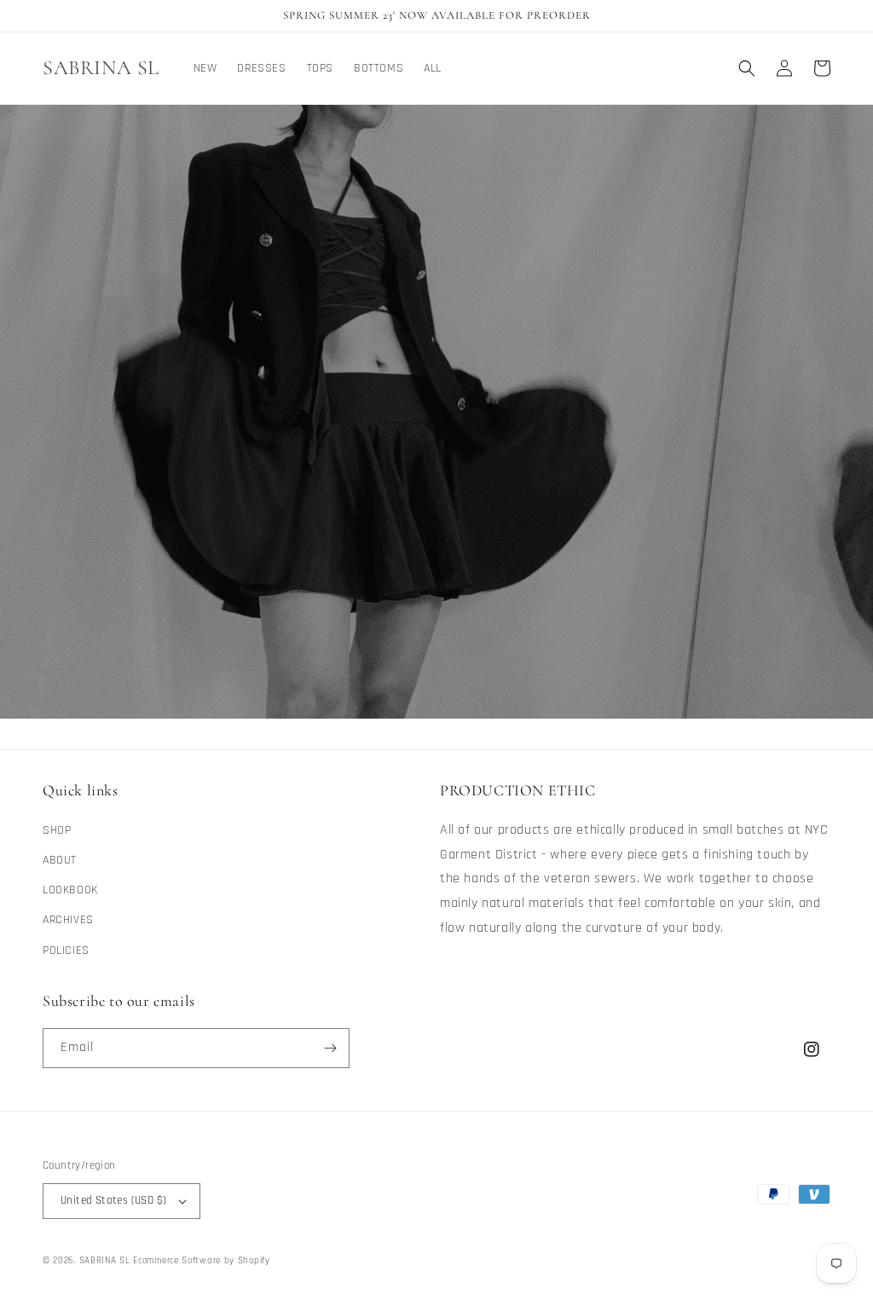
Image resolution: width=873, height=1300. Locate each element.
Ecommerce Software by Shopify (201, 1261)
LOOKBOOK (70, 890)
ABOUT (60, 860)
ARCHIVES (68, 919)
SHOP (57, 830)
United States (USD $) (113, 1200)
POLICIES (66, 950)
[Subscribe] (330, 1048)
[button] (747, 68)
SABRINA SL (106, 1261)
